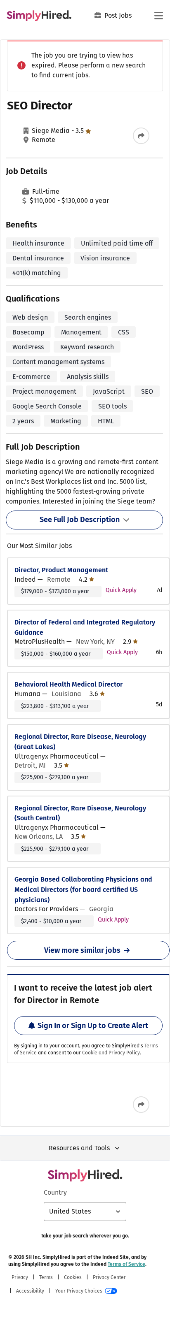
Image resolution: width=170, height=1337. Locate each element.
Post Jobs (118, 15)
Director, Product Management (61, 570)
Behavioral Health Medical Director (68, 684)
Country (55, 1192)
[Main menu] (158, 16)
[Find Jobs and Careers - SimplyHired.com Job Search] (39, 15)
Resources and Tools (79, 1148)
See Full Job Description (80, 519)
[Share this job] (141, 136)
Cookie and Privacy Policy (111, 1053)
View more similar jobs (82, 950)
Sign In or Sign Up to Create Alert (93, 1025)
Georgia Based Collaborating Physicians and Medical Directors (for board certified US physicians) (83, 889)
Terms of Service (126, 1264)
